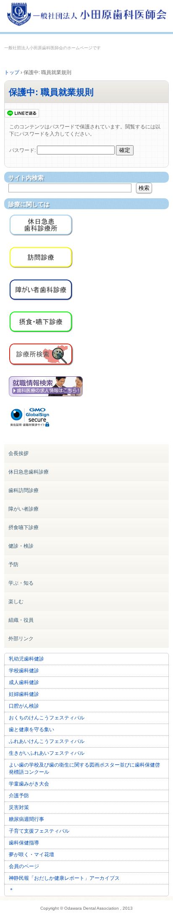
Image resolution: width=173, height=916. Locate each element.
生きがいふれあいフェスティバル (46, 753)
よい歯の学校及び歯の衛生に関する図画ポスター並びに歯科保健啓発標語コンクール (84, 768)
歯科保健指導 (24, 843)
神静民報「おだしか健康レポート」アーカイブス (64, 878)
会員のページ (24, 866)
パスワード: (23, 150)
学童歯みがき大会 (29, 784)
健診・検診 (21, 546)
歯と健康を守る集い (31, 729)
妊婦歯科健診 (24, 694)
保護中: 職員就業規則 (51, 92)
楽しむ (16, 601)
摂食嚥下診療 (23, 527)
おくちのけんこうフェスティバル (46, 718)
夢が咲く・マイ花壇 (31, 854)
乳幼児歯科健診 (26, 659)
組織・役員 (21, 620)
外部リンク (21, 639)
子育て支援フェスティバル (39, 831)
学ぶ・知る (21, 583)
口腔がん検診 (24, 706)
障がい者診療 (23, 509)
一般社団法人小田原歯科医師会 (86, 16)
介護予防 (19, 796)
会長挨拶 (18, 453)
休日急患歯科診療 (28, 472)
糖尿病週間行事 (26, 819)
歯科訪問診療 (23, 490)
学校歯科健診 (24, 671)
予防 (13, 564)
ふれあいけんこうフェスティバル (46, 741)
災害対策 (19, 807)
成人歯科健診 (24, 682)
